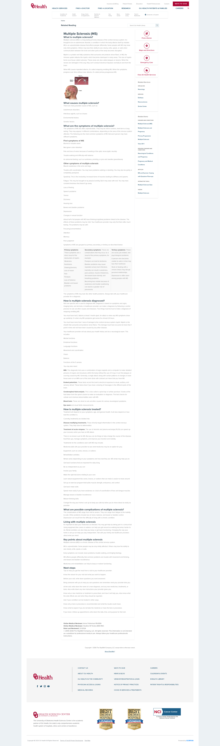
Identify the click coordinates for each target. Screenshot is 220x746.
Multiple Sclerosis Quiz (145, 185)
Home (63, 21)
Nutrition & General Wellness (97, 15)
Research (126, 8)
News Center (118, 14)
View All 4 (141, 144)
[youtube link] (48, 686)
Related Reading (68, 25)
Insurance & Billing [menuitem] (113, 4)
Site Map (87, 740)
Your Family (110, 14)
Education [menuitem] (139, 4)
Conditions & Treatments (63, 14)
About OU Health (85, 674)
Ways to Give (119, 668)
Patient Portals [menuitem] (127, 4)
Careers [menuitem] (166, 4)
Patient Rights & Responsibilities (164, 685)
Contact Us (83, 668)
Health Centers (74, 14)
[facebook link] (37, 686)
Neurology (141, 89)
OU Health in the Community (90, 679)
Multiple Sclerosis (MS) (145, 124)
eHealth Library (157, 679)
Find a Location (105, 8)
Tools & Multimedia (137, 14)
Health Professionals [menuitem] (153, 4)
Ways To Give (181, 4)
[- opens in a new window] (51, 715)
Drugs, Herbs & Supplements (85, 14)
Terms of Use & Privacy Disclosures (71, 740)
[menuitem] (188, 8)
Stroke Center (142, 106)
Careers (179, 8)
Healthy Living (127, 14)
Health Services (59, 8)
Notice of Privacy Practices (126, 685)
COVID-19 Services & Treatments (127, 690)
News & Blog (119, 674)
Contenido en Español (153, 14)
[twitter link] (41, 686)
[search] (141, 25)
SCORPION (189, 740)
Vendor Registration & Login (126, 679)
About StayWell (109, 651)
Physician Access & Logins (89, 685)
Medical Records (85, 690)
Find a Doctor (83, 8)
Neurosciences (142, 102)
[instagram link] (45, 686)
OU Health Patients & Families (153, 8)
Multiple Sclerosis (143, 193)
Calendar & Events (158, 674)
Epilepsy (140, 98)
